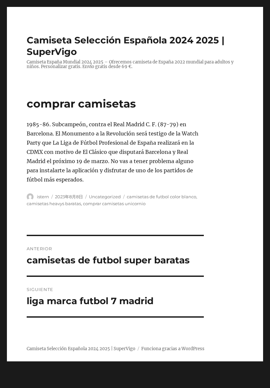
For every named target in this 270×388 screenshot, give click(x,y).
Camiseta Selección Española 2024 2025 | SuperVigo (81, 349)
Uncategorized (105, 196)
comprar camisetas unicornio (114, 203)
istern (43, 196)
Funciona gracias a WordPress (172, 349)
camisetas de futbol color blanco (161, 196)
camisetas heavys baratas (54, 203)
